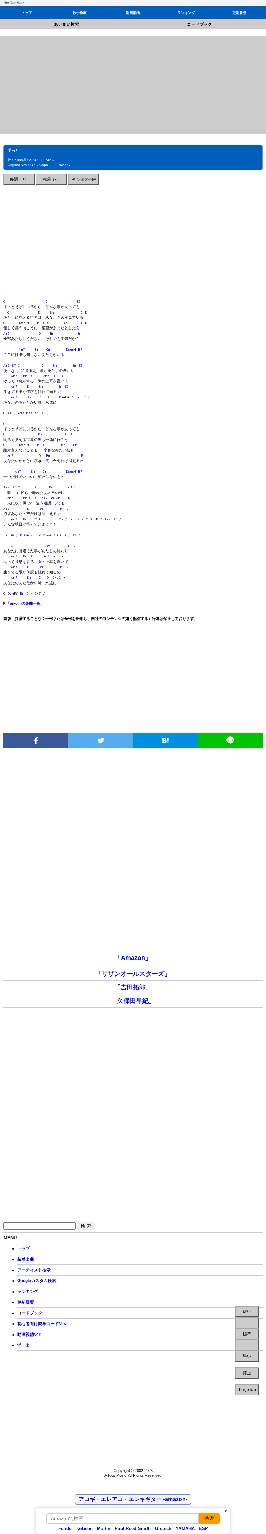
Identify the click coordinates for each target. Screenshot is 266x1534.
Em (37, 323)
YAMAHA (185, 1528)
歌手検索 (80, 13)
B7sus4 (32, 413)
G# (59, 535)
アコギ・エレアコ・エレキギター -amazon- (133, 1499)
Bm (52, 312)
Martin (103, 1528)
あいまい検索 (66, 24)
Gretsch (163, 1528)
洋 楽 (23, 1345)
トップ (26, 13)
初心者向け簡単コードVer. (41, 1323)
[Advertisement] (133, 85)
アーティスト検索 (34, 1270)
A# (10, 413)
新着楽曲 (133, 13)
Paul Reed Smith (133, 1528)
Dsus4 (71, 349)
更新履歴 (239, 13)
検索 (209, 1518)
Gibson (85, 1528)
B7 (79, 302)
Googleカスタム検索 (36, 1280)
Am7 (6, 333)
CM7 (38, 593)
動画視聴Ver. (29, 1334)
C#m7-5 (30, 535)
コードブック (199, 24)
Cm (48, 349)
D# (12, 535)
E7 (81, 365)
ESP (203, 1528)
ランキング (186, 13)
